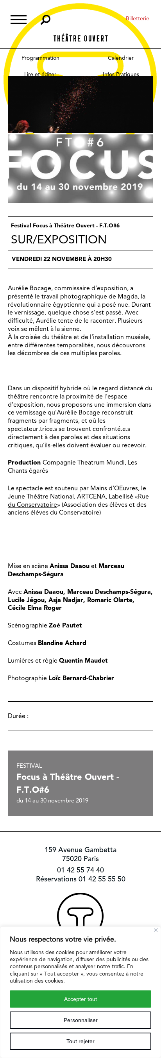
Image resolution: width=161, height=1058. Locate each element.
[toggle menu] (18, 18)
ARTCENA (91, 496)
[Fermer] (155, 930)
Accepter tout (80, 999)
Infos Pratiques (121, 74)
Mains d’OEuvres (114, 488)
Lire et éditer (40, 74)
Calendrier (121, 58)
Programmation (40, 58)
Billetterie (137, 18)
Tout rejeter (80, 1041)
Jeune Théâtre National (41, 496)
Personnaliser (81, 1020)
